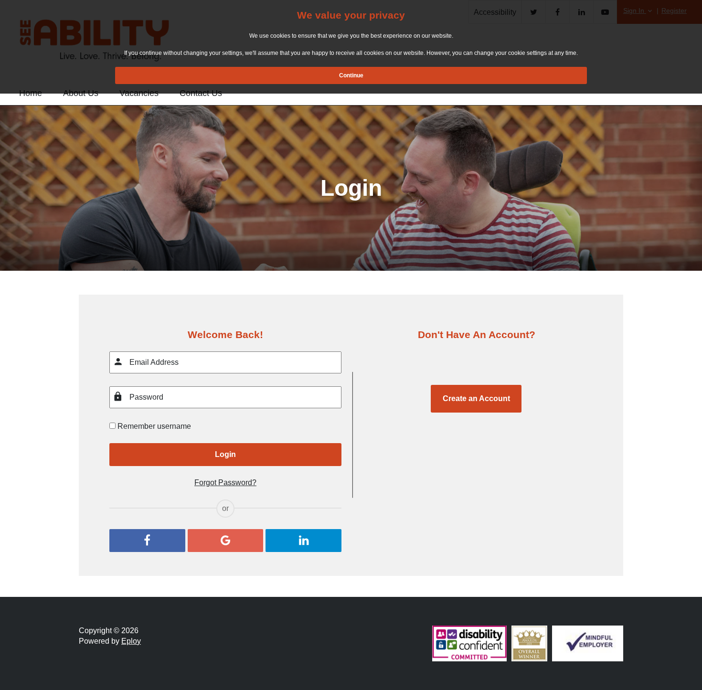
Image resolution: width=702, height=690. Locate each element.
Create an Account (476, 398)
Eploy (131, 641)
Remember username (154, 426)
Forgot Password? (225, 482)
